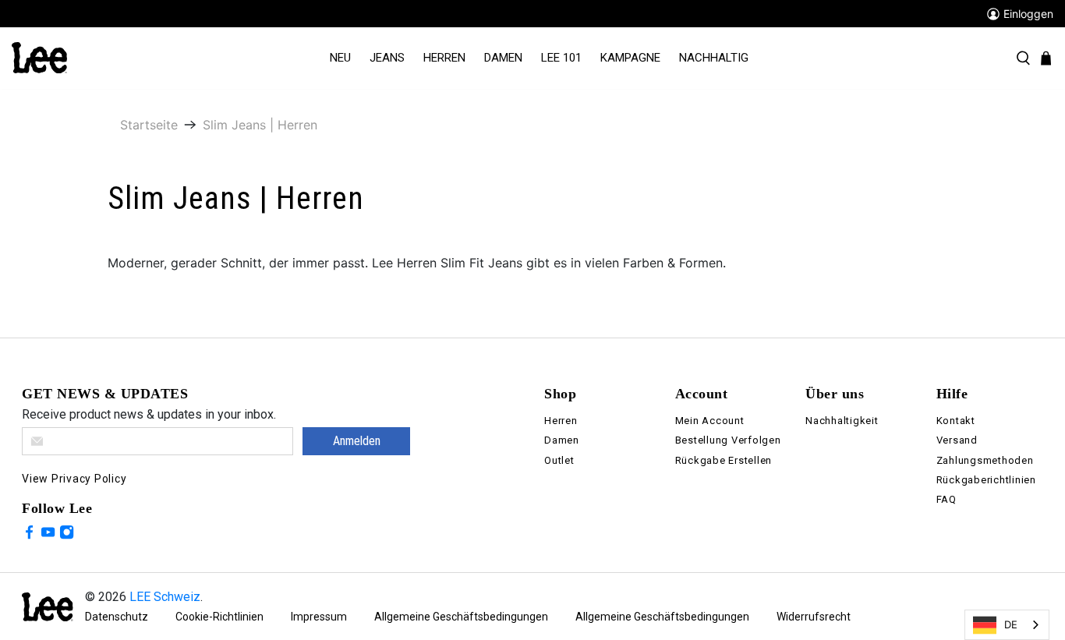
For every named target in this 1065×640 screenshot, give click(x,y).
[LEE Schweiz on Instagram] (66, 535)
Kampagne (630, 58)
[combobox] (1006, 625)
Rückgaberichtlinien (986, 480)
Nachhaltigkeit (842, 420)
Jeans (387, 58)
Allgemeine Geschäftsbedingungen (461, 616)
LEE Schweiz (164, 596)
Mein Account (710, 420)
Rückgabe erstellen (724, 460)
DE (1010, 624)
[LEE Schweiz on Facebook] (29, 535)
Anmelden (356, 440)
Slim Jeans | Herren (260, 124)
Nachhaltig (713, 58)
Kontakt (955, 420)
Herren (444, 58)
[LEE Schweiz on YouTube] (48, 535)
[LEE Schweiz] (39, 57)
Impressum (319, 616)
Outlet (559, 460)
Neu (340, 58)
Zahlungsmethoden (985, 460)
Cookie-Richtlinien (219, 616)
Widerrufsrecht (814, 616)
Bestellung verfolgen (728, 440)
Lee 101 (561, 58)
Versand (957, 440)
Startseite (149, 124)
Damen (503, 58)
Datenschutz (116, 616)
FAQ (946, 499)
